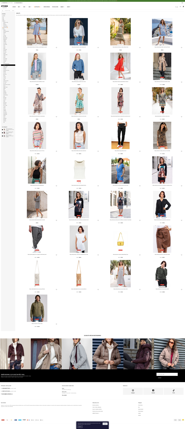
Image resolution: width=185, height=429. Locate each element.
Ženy (3, 17)
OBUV (3, 19)
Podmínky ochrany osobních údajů (98, 411)
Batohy (4, 23)
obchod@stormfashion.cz (7, 394)
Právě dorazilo (140, 405)
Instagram (133, 392)
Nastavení (80, 426)
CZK (182, 2)
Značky (3, 28)
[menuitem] (14, 7)
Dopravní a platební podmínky (97, 409)
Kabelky (139, 413)
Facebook (153, 392)
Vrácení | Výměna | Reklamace (97, 407)
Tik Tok (173, 392)
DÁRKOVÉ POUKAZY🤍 (96, 413)
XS (162, 44)
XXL (41, 44)
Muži (3, 18)
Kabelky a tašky (5, 22)
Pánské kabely (5, 26)
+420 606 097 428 (6, 388)
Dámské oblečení (140, 409)
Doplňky (139, 415)
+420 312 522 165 (6, 391)
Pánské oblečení (140, 411)
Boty (139, 407)
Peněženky (4, 24)
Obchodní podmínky (96, 405)
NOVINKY (3, 15)
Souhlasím (105, 423)
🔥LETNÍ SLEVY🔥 (5, 27)
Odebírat (159, 377)
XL (39, 44)
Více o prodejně (64, 395)
